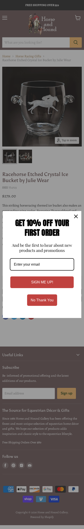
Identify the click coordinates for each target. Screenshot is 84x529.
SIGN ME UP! (42, 282)
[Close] (76, 216)
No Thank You (42, 300)
